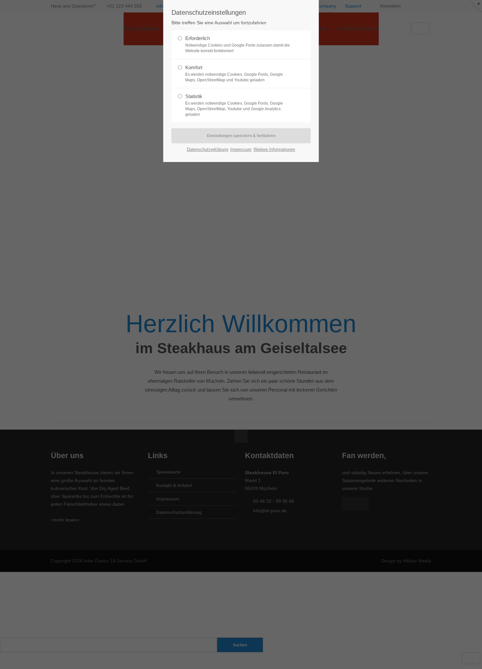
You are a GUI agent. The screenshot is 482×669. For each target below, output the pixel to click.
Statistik (234, 105)
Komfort (234, 73)
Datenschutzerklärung (207, 149)
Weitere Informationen (274, 149)
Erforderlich (237, 44)
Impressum (240, 149)
